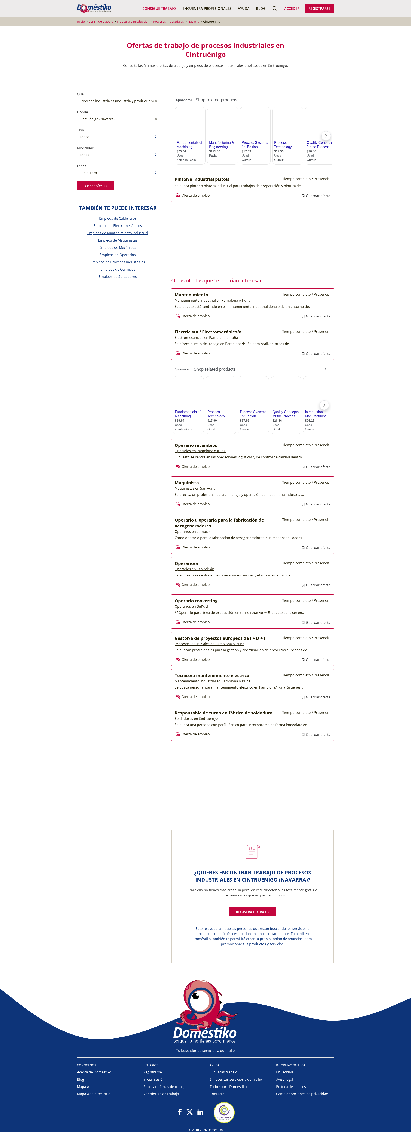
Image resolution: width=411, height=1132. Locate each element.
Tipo (80, 130)
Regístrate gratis (252, 912)
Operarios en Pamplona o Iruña (200, 451)
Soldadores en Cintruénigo (196, 718)
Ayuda (244, 8)
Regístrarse (319, 8)
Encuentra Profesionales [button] (206, 8)
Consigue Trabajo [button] (159, 8)
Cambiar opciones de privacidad (302, 1094)
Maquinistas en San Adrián (196, 488)
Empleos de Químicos (117, 269)
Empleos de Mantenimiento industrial (117, 233)
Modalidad (85, 148)
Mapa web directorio (93, 1094)
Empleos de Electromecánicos (118, 225)
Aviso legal (284, 1079)
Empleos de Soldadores (118, 276)
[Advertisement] (250, 238)
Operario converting (196, 601)
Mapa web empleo (92, 1086)
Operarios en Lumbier (192, 531)
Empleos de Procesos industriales (118, 262)
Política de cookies (291, 1086)
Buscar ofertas (95, 186)
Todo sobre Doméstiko (228, 1086)
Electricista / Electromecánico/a (208, 332)
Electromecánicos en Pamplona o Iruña (206, 337)
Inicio (81, 21)
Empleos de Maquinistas (117, 240)
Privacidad (284, 1072)
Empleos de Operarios (118, 254)
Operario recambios (196, 445)
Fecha (81, 166)
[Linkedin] (200, 1112)
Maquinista (187, 483)
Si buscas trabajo (223, 1072)
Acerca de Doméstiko (94, 1072)
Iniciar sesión (154, 1079)
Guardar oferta (317, 195)
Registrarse (152, 1072)
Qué (80, 94)
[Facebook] (180, 1112)
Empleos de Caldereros (118, 218)
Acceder (291, 8)
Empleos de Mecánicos (117, 247)
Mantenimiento (191, 295)
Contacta (217, 1094)
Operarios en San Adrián (194, 569)
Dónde (82, 112)
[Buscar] (275, 9)
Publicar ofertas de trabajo (165, 1086)
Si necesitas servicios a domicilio (236, 1079)
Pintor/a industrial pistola (202, 179)
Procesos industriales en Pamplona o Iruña (209, 644)
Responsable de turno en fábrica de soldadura (224, 713)
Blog (261, 8)
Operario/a (186, 563)
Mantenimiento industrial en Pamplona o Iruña (212, 300)
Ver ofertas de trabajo (161, 1094)
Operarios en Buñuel (191, 606)
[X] (189, 1112)
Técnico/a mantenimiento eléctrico (212, 675)
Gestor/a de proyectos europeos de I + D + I (220, 638)
